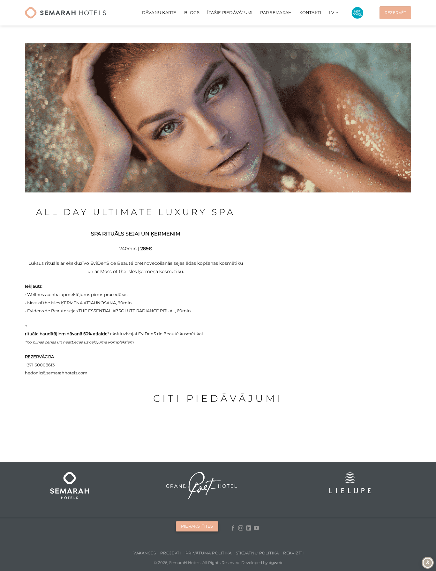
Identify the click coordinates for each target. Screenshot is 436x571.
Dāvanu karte (159, 12)
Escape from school (357, 13)
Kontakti (310, 12)
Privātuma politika (208, 553)
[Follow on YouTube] (256, 528)
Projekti (170, 553)
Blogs (191, 12)
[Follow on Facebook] (233, 528)
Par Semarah (276, 12)
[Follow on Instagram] (240, 528)
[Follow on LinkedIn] (248, 528)
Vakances (144, 553)
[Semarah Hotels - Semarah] (65, 12)
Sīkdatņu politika (257, 553)
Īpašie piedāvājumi (230, 12)
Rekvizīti (293, 553)
